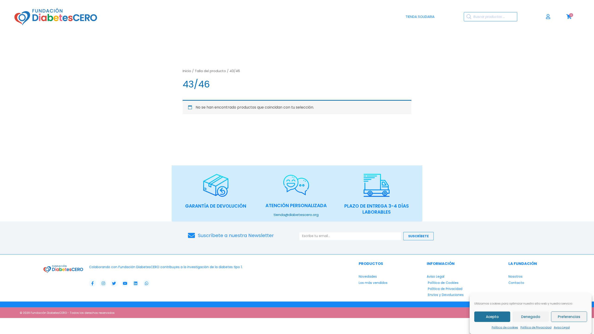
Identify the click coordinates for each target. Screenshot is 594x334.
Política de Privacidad (536, 327)
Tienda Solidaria (420, 16)
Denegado (530, 316)
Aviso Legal (562, 327)
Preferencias (569, 316)
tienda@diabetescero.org (296, 214)
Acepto (492, 316)
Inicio (187, 71)
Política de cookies (505, 327)
